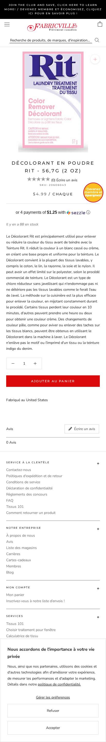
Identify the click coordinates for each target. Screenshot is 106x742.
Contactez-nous (18, 469)
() (53, 180)
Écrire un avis (66, 180)
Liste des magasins (21, 547)
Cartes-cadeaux (18, 560)
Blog (10, 572)
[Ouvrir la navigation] (7, 24)
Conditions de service (23, 482)
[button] (53, 212)
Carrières (13, 554)
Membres (13, 566)
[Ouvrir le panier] (100, 24)
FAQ (9, 500)
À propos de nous (20, 535)
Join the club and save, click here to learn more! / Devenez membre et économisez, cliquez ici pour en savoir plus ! (53, 9)
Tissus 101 (15, 506)
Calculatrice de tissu (22, 636)
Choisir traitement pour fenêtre (31, 629)
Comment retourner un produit (31, 512)
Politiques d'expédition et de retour (34, 476)
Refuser (53, 710)
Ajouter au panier (53, 381)
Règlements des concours (26, 494)
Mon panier (15, 594)
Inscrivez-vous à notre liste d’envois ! (35, 601)
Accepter (53, 727)
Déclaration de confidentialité (29, 488)
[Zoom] (95, 59)
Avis (9, 541)
